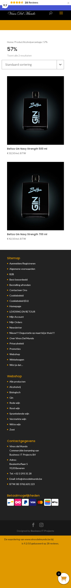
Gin (11, 397)
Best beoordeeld (18, 279)
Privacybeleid (16, 343)
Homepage (15, 306)
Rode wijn (14, 402)
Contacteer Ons (18, 290)
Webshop (14, 354)
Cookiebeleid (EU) (19, 300)
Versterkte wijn (17, 418)
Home (10, 42)
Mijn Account (16, 316)
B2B (11, 274)
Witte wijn (15, 424)
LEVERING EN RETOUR (22, 311)
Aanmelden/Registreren (22, 263)
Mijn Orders (15, 322)
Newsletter (15, 327)
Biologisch (15, 392)
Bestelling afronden (20, 284)
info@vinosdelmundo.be (29, 478)
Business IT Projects (42, 530)
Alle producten (17, 381)
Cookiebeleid (16, 295)
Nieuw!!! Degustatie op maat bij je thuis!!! (32, 332)
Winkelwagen (16, 359)
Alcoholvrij (15, 386)
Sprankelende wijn (19, 413)
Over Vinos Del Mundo (21, 338)
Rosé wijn (14, 408)
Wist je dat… (16, 364)
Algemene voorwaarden (22, 268)
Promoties (15, 348)
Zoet (12, 429)
